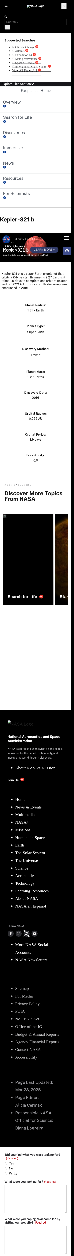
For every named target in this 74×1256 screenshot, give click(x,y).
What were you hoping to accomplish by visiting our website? (32, 1220)
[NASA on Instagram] (19, 934)
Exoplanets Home (36, 90)
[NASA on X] (27, 934)
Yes (11, 1163)
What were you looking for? (30, 1181)
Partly (13, 1173)
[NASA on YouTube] (34, 934)
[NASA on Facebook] (11, 934)
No (11, 1168)
